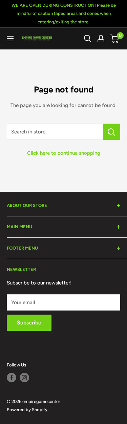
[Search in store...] (111, 132)
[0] (114, 39)
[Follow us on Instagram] (24, 377)
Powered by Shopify (27, 409)
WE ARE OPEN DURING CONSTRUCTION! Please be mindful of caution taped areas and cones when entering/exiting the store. (64, 13)
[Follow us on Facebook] (11, 377)
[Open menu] (10, 38)
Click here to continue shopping (63, 153)
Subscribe (29, 322)
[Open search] (87, 38)
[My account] (101, 38)
